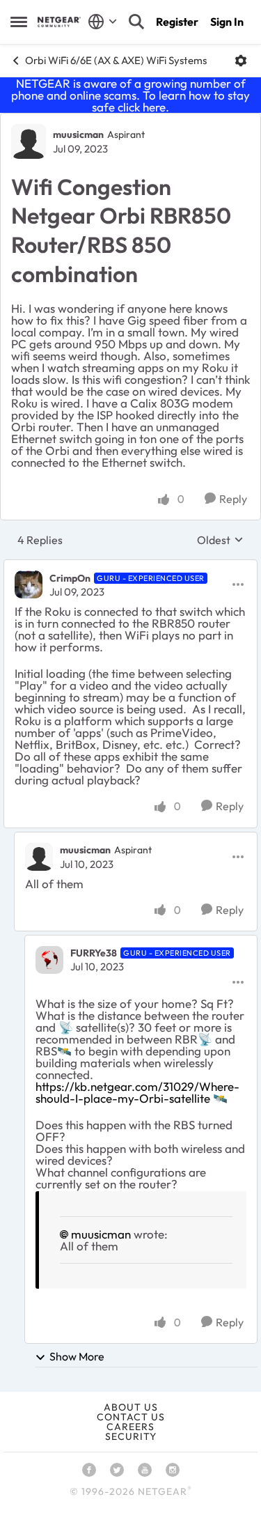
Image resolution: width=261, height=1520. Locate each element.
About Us (131, 1407)
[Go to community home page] (59, 22)
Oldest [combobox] (220, 539)
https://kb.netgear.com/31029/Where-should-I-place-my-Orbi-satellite (137, 1092)
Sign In (227, 22)
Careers (130, 1426)
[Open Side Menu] (18, 21)
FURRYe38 (93, 953)
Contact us (131, 1417)
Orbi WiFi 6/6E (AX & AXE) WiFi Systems (116, 60)
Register (177, 22)
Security (131, 1436)
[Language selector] (102, 22)
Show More (76, 1356)
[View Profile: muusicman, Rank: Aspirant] (28, 141)
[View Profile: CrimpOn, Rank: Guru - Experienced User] (28, 584)
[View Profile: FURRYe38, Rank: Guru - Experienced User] (49, 960)
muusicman (78, 134)
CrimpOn (69, 578)
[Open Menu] (241, 60)
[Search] (136, 21)
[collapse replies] (130, 566)
